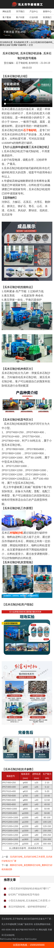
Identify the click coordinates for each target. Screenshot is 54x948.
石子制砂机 (30, 130)
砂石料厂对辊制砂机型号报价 (24, 894)
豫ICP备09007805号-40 (27, 929)
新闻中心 (47, 11)
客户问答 (20, 17)
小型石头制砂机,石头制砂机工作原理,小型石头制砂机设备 (29, 900)
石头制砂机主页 (21, 42)
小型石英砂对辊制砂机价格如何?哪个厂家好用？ (29, 888)
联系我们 (47, 17)
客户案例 (7, 17)
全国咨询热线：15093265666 (29, 945)
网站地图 (43, 929)
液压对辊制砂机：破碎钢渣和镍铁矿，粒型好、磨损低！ (28, 906)
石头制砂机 (9, 935)
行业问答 (34, 17)
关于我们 (20, 11)
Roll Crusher (6, 939)
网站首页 (7, 11)
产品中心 (34, 11)
